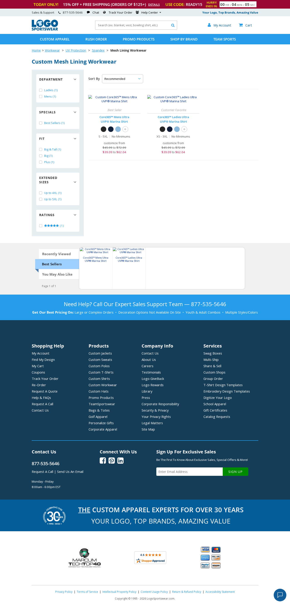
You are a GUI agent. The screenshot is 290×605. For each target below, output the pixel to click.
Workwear (52, 50)
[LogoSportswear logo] (45, 29)
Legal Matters (152, 423)
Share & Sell (212, 366)
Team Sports (224, 39)
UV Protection (76, 50)
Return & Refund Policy (186, 592)
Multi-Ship (211, 359)
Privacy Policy (63, 592)
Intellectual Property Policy (119, 592)
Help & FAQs (41, 397)
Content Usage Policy (154, 592)
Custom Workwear (103, 385)
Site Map (148, 429)
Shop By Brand (184, 39)
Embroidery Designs (226, 391)
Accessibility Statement (220, 592)
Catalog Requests (216, 416)
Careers (147, 366)
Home (36, 50)
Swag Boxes (212, 353)
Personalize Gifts (101, 423)
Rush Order (96, 39)
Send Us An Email (70, 471)
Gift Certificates (215, 410)
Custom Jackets (100, 353)
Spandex (98, 50)
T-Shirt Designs (223, 385)
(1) (61, 226)
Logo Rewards (153, 385)
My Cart (38, 366)
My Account (40, 353)
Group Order (213, 378)
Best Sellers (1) (54, 123)
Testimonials (151, 372)
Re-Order (39, 385)
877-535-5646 (73, 12)
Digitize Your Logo (217, 397)
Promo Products (139, 39)
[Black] (103, 129)
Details (154, 4)
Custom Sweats (100, 359)
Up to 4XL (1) (53, 193)
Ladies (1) (51, 90)
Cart (245, 25)
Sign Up (235, 471)
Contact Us (40, 410)
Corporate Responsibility (160, 404)
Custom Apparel (55, 39)
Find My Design (43, 359)
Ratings (47, 215)
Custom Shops (214, 372)
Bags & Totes (99, 410)
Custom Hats (99, 391)
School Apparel (214, 404)
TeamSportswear (102, 404)
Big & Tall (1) (52, 149)
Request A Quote (45, 391)
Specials (47, 112)
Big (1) (48, 156)
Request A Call (42, 404)
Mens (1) (50, 96)
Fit (42, 138)
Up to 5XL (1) (53, 199)
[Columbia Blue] (118, 129)
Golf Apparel (98, 416)
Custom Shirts (99, 378)
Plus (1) (49, 162)
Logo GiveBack (153, 378)
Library (147, 391)
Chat (95, 12)
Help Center (149, 12)
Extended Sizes (48, 180)
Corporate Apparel (103, 429)
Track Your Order (120, 12)
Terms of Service (87, 592)
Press (146, 397)
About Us (149, 359)
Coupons (38, 372)
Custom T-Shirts (101, 372)
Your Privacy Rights (156, 416)
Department (51, 79)
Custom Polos (99, 366)
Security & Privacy (155, 410)
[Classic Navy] (111, 129)
